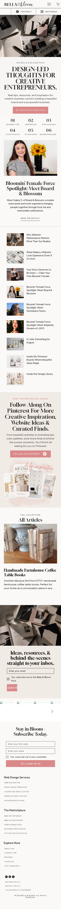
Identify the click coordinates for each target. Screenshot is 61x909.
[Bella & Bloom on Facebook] (10, 877)
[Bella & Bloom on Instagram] (13, 877)
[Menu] (49, 4)
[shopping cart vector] (57, 4)
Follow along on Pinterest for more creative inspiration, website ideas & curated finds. (30, 416)
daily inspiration (39, 466)
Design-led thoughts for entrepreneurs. (30, 78)
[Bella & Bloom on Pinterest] (6, 877)
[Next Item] (52, 711)
